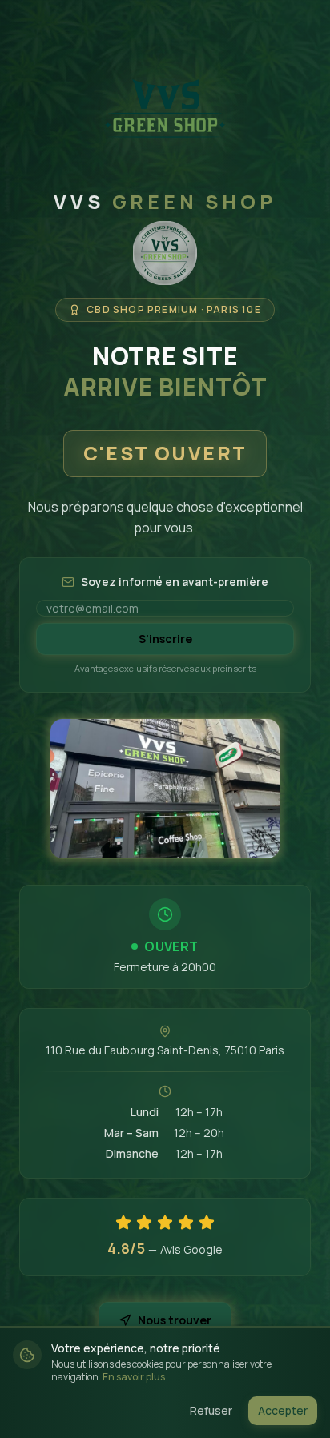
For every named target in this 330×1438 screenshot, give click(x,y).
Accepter (283, 1410)
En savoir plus (134, 1377)
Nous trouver (174, 1320)
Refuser (211, 1410)
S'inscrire (165, 638)
